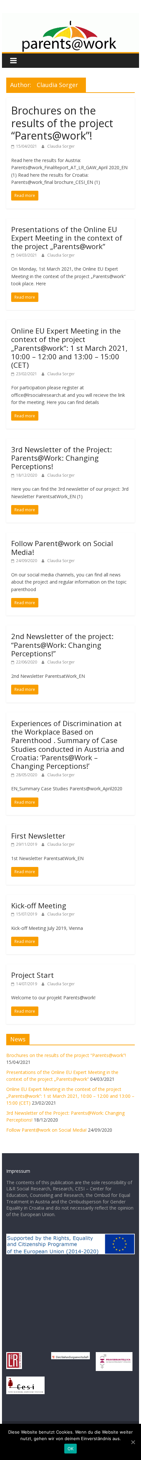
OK (71, 1448)
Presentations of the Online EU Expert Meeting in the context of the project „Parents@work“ (66, 237)
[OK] (133, 1442)
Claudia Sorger (61, 146)
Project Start (32, 975)
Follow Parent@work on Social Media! (62, 547)
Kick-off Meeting (38, 905)
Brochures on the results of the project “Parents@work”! (62, 122)
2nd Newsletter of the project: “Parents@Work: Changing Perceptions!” (62, 644)
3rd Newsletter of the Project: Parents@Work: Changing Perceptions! (61, 457)
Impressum (18, 1171)
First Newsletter (38, 836)
